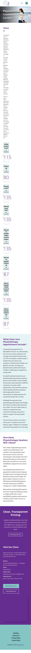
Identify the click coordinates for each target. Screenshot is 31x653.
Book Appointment (15, 534)
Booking (16, 633)
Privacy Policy (16, 638)
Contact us (19, 525)
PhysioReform (20, 644)
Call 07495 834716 (11, 591)
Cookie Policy (16, 640)
